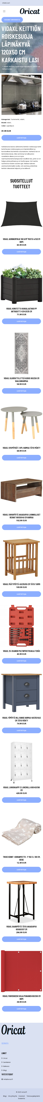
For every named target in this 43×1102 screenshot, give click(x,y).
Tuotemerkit (15, 119)
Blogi (5, 1070)
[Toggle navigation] (4, 11)
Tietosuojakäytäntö (33, 1096)
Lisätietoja (21, 138)
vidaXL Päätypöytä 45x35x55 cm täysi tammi (21, 584)
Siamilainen (7, 1062)
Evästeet (22, 1096)
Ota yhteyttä (12, 1096)
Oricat (5, 1058)
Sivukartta (21, 1098)
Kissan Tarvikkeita (12, 20)
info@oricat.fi (6, 3)
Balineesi (6, 1066)
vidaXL (22, 119)
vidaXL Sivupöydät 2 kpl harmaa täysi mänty (21, 447)
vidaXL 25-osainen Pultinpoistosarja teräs (21, 651)
